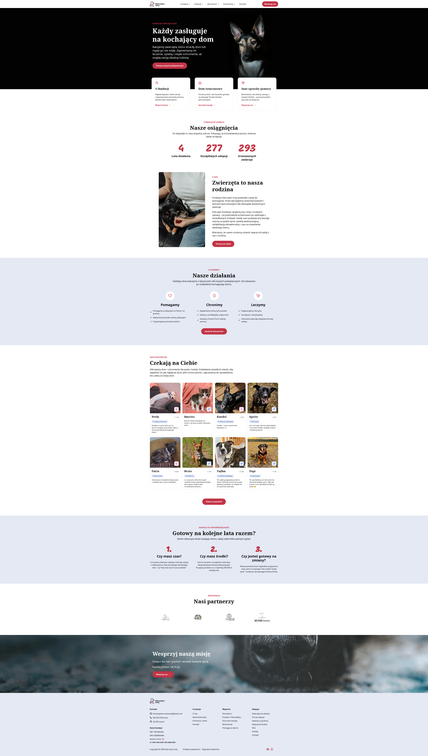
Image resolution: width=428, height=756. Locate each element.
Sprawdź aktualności (214, 331)
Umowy (255, 735)
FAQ (253, 728)
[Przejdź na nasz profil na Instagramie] (272, 749)
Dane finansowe (199, 717)
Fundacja (184, 4)
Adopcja (197, 4)
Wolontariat (227, 724)
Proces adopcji (258, 717)
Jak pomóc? (212, 4)
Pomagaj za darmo (230, 728)
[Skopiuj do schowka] (163, 739)
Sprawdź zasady (205, 105)
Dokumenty (228, 4)
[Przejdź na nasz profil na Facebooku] (268, 749)
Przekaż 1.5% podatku (231, 717)
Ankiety (255, 731)
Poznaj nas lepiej (223, 244)
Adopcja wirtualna (259, 724)
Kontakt (242, 4)
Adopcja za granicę (260, 721)
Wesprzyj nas (270, 4)
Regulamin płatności (210, 749)
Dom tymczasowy (229, 721)
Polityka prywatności (191, 749)
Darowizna (226, 713)
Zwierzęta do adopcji (261, 713)
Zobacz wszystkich (214, 501)
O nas (195, 713)
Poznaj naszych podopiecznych (169, 65)
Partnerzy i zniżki (200, 721)
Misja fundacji (161, 105)
